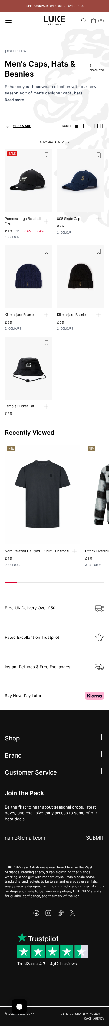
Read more (14, 99)
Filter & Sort (22, 125)
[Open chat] (19, 1006)
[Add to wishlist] (46, 155)
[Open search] (84, 21)
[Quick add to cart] (48, 221)
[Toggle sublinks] (101, 738)
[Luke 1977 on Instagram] (48, 913)
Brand (13, 755)
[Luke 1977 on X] (72, 913)
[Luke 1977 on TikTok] (60, 913)
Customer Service (31, 772)
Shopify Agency (88, 1013)
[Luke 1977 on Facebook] (36, 913)
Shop (12, 738)
